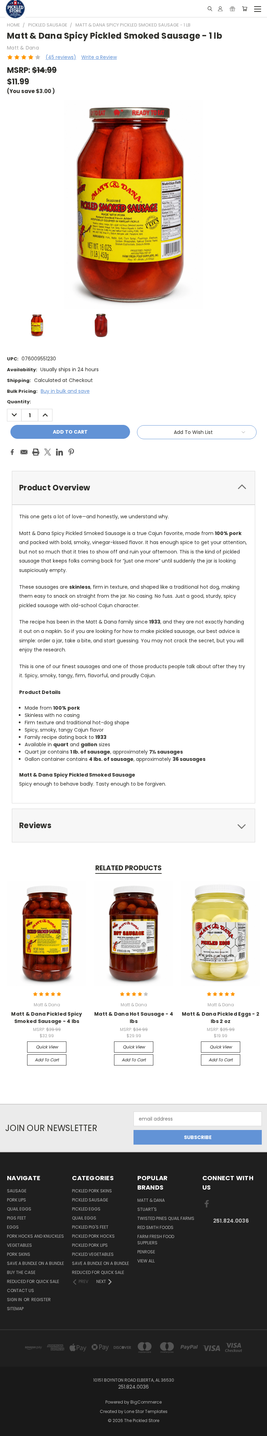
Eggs (13, 1227)
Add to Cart (47, 1060)
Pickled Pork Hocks (93, 1236)
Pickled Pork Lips (90, 1245)
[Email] (24, 452)
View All (146, 1261)
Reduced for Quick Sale (33, 1281)
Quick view (47, 1047)
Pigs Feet (16, 1218)
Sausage (16, 1191)
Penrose (146, 1252)
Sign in (15, 1300)
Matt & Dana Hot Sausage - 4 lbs (133, 1017)
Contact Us (20, 1290)
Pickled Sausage (90, 1200)
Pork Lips (16, 1200)
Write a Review (99, 57)
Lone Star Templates (146, 1411)
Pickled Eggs (86, 1209)
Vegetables (19, 1245)
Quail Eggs (19, 1209)
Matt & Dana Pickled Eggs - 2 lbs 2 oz (220, 1017)
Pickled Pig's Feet (90, 1227)
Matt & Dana (151, 1200)
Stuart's (147, 1209)
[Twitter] (47, 452)
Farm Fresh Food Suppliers (155, 1239)
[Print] (35, 452)
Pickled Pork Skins (92, 1191)
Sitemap (15, 1309)
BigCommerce (146, 1402)
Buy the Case (21, 1272)
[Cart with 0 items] (244, 8)
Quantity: (19, 401)
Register (41, 1300)
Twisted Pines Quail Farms (165, 1218)
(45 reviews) (61, 57)
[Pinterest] (71, 452)
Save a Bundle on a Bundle (35, 1263)
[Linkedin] (59, 452)
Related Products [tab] (128, 868)
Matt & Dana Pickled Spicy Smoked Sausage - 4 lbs (46, 1017)
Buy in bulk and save (65, 391)
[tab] (133, 488)
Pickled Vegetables (93, 1254)
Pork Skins (18, 1254)
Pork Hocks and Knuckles (35, 1236)
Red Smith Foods (155, 1227)
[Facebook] (12, 452)
